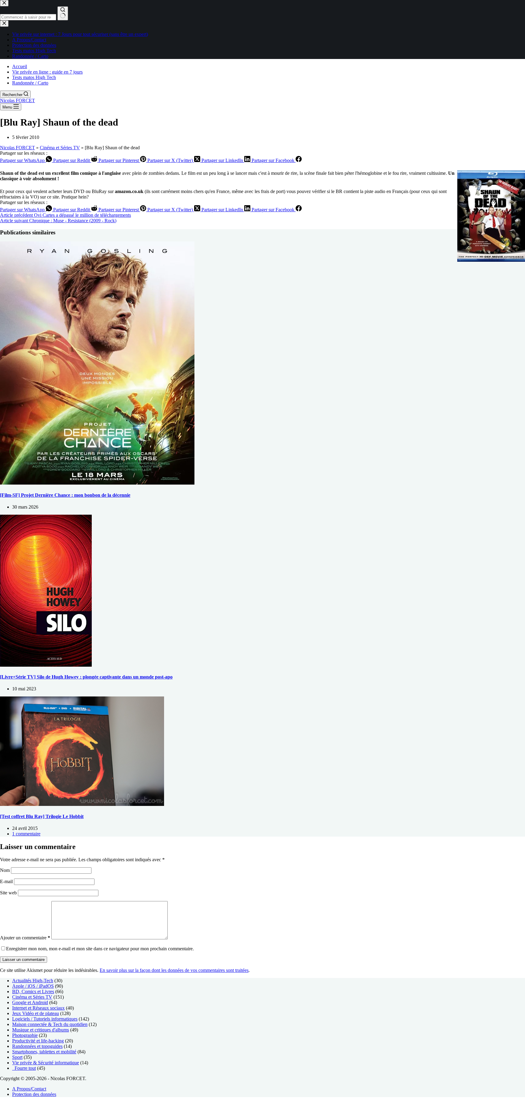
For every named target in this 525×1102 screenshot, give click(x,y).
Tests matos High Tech (34, 77)
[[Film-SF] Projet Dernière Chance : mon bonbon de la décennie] (97, 482)
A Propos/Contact (29, 1088)
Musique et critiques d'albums (40, 1029)
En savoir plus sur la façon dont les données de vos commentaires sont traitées (174, 970)
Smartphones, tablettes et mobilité (44, 1051)
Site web (8, 892)
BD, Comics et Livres (33, 991)
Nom (5, 870)
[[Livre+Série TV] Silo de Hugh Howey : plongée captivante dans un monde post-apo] (46, 665)
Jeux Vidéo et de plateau (35, 1013)
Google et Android (30, 1002)
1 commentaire (26, 833)
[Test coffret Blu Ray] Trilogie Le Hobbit (42, 816)
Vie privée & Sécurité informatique (45, 1062)
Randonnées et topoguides (37, 1046)
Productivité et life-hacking (38, 1040)
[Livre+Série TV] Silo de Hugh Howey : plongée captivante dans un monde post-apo (86, 676)
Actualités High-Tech (32, 980)
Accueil (19, 66)
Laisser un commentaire (23, 959)
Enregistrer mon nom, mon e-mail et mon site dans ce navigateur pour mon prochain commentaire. (100, 948)
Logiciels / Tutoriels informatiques (44, 1018)
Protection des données (34, 1094)
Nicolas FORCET (17, 100)
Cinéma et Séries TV (60, 147)
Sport (17, 1057)
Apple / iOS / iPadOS (33, 986)
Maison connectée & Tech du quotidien (50, 1024)
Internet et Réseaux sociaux (38, 1007)
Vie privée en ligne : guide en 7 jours (47, 71)
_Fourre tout (24, 1068)
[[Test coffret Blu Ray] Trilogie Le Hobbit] (82, 804)
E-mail (7, 881)
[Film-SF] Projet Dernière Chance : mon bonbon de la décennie (65, 495)
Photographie (25, 1035)
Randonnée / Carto (30, 82)
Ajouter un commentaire (25, 937)
